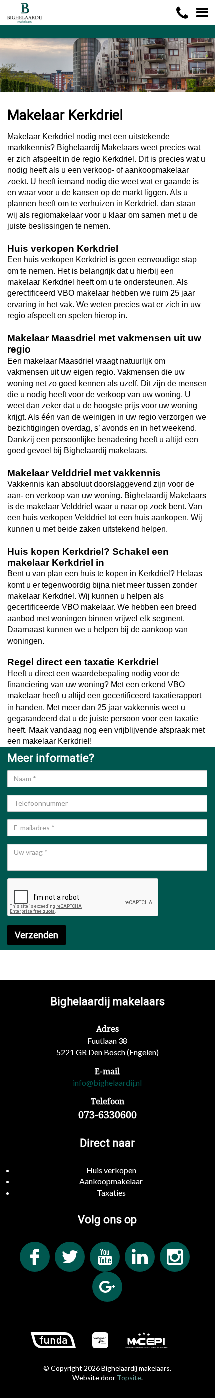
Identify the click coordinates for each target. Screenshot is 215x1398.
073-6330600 (107, 1115)
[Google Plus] (107, 1287)
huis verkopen (49, 259)
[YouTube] (105, 1257)
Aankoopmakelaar (111, 1181)
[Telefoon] (182, 12)
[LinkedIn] (140, 1257)
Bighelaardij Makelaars (165, 495)
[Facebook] (35, 1257)
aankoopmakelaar (157, 170)
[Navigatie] (202, 12)
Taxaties (111, 1192)
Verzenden (36, 935)
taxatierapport (177, 695)
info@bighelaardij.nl (107, 1082)
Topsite (129, 1377)
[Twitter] (70, 1257)
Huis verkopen (111, 1170)
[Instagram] (175, 1257)
